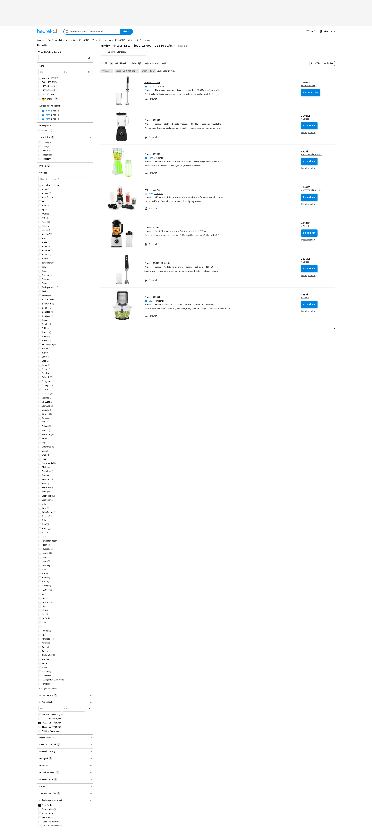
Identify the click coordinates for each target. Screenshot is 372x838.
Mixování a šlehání (135, 40)
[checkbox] (39, 78)
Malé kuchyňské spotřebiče (115, 40)
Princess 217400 (152, 154)
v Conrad (305, 119)
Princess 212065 (152, 189)
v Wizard (305, 226)
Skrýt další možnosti (50, 688)
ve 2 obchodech (308, 85)
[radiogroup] (65, 115)
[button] (61, 58)
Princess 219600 (152, 227)
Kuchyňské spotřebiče (81, 40)
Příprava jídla (97, 40)
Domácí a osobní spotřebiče (59, 40)
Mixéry (147, 40)
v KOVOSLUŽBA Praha (311, 154)
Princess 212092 (152, 120)
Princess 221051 (152, 297)
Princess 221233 (152, 82)
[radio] (39, 111)
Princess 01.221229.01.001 (157, 263)
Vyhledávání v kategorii (49, 52)
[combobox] (91, 32)
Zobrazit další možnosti (51, 825)
